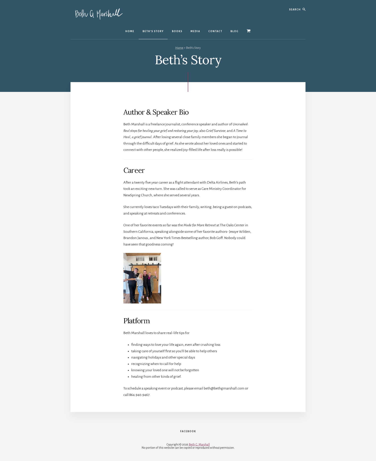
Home (179, 47)
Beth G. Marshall (199, 444)
